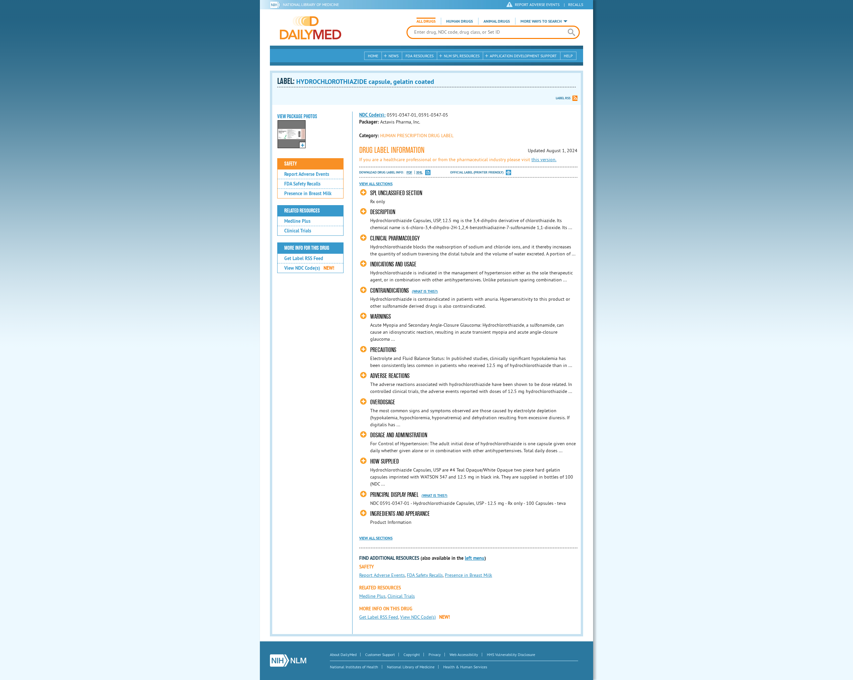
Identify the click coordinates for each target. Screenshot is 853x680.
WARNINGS (380, 316)
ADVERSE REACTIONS (390, 376)
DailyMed (310, 27)
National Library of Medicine (311, 4)
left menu (474, 558)
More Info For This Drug (306, 248)
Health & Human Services (465, 666)
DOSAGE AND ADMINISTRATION (398, 435)
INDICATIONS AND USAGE (393, 264)
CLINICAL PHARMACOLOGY (395, 238)
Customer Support (380, 654)
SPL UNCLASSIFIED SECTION (396, 193)
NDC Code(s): (372, 115)
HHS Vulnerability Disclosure (511, 654)
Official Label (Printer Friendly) (476, 172)
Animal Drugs (496, 21)
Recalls (575, 4)
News (394, 55)
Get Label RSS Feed (303, 258)
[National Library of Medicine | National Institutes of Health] (288, 660)
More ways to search (541, 21)
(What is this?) (425, 291)
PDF (409, 172)
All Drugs (426, 21)
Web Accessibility (463, 654)
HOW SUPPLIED (384, 461)
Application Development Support (523, 55)
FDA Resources (419, 55)
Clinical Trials (297, 231)
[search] (571, 32)
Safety (290, 164)
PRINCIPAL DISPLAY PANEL (395, 495)
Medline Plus (297, 221)
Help (568, 55)
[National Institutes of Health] (276, 4)
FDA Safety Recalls (302, 184)
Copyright (412, 654)
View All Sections (376, 183)
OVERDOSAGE (382, 402)
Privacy (434, 654)
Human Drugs (459, 21)
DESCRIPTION (382, 212)
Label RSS (563, 98)
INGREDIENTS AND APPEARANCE (400, 513)
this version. (543, 160)
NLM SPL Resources (461, 55)
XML (419, 172)
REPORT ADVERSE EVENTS (537, 4)
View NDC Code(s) (309, 268)
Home (373, 55)
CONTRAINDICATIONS (390, 290)
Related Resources (302, 210)
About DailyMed (343, 654)
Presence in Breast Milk (308, 193)
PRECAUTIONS (383, 350)
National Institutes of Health (354, 666)
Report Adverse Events (306, 174)
